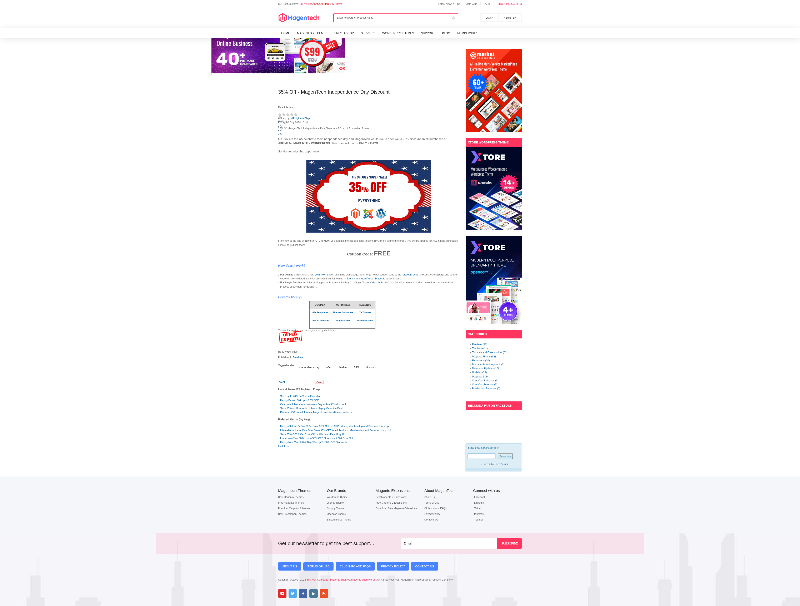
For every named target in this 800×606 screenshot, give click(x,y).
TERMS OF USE (318, 566)
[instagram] (334, 593)
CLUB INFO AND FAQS (355, 566)
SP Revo (337, 4)
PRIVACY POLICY (393, 566)
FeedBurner (501, 464)
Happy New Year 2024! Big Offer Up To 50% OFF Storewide (314, 442)
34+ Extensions (365, 320)
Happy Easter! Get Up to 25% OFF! (299, 400)
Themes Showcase (343, 312)
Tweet (281, 382)
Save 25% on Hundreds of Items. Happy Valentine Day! (311, 408)
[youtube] (282, 593)
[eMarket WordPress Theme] (494, 90)
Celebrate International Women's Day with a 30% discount (313, 404)
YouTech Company (317, 579)
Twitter (477, 508)
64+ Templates (320, 312)
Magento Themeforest (363, 579)
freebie (343, 367)
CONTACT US (424, 566)
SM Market (306, 4)
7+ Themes (365, 312)
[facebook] (303, 593)
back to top (284, 446)
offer (328, 367)
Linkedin (479, 502)
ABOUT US (289, 566)
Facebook (479, 497)
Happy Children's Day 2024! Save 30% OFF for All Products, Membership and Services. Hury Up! (334, 426)
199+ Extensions (320, 320)
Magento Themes (340, 579)
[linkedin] (313, 593)
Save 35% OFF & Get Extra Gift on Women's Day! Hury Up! (313, 434)
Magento (380, 278)
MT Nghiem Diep (300, 118)
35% (356, 367)
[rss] (324, 593)
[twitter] (293, 593)
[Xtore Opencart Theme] (494, 280)
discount (371, 367)
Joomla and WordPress (360, 278)
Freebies (298, 357)
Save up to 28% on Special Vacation (300, 396)
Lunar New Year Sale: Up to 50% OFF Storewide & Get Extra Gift (316, 438)
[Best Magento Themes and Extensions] (299, 18)
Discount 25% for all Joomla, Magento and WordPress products (316, 412)
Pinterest (479, 514)
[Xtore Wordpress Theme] (494, 188)
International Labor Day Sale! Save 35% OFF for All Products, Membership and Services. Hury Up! (335, 430)
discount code (411, 274)
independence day (308, 367)
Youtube (479, 519)
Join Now (320, 274)
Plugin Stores (343, 320)
